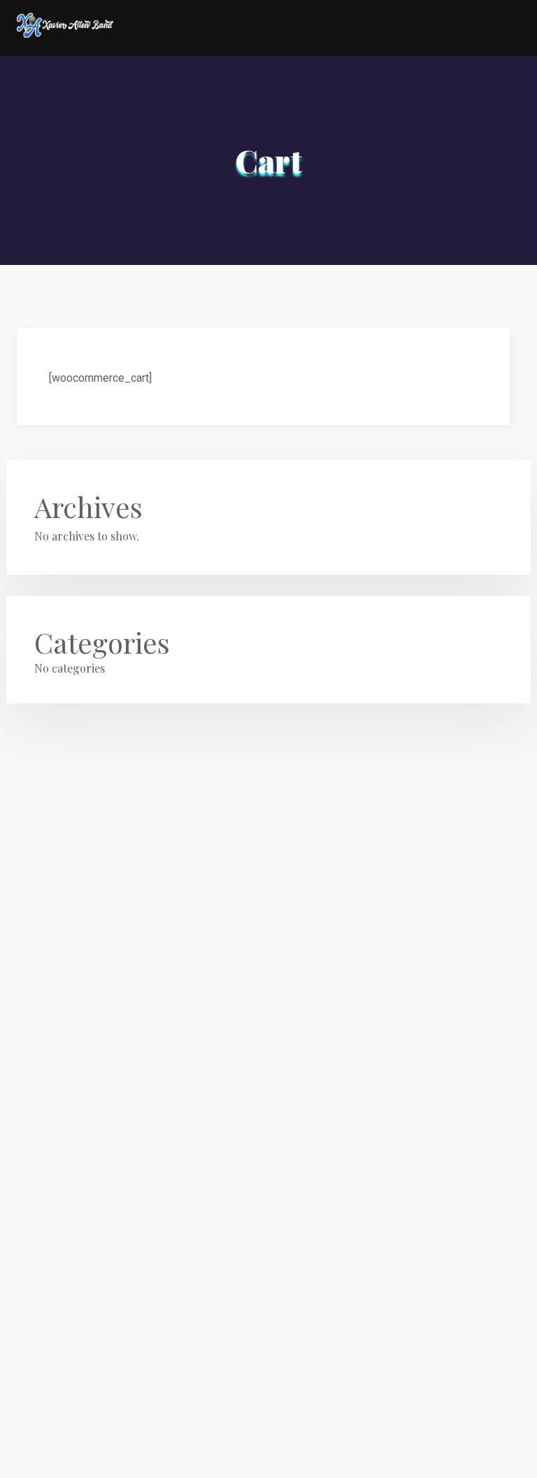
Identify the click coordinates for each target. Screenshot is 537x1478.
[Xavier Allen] (65, 29)
